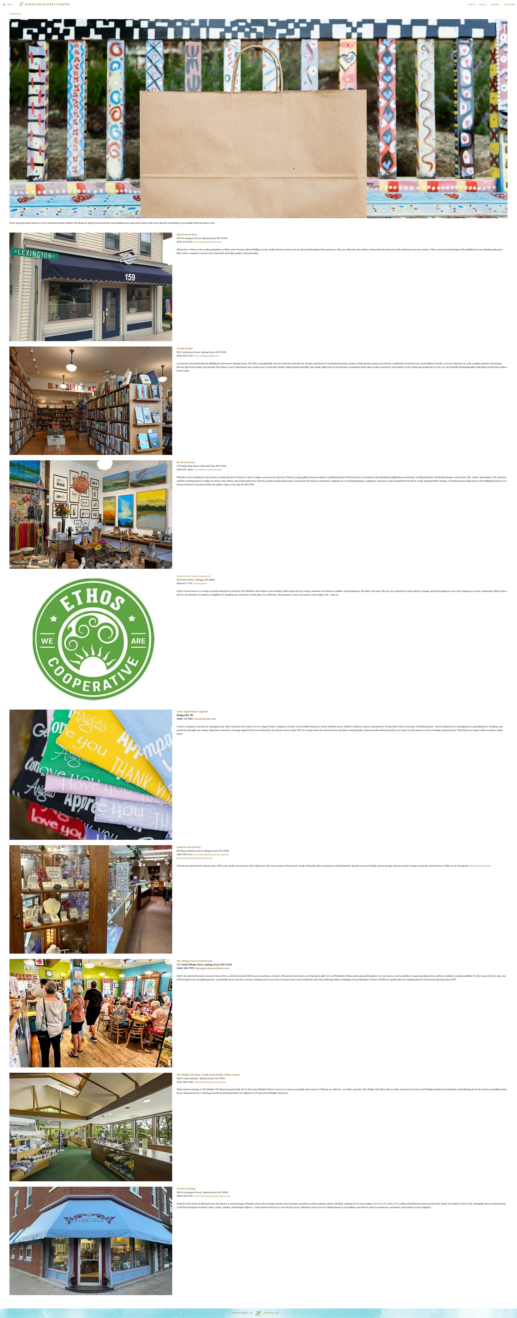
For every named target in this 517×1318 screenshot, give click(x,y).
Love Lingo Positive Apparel (192, 711)
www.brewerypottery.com (207, 469)
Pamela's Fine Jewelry (189, 847)
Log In (471, 5)
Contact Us (271, 1313)
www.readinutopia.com (206, 355)
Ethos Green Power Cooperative (194, 575)
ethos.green (200, 583)
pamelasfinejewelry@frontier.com (195, 857)
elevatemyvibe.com (205, 718)
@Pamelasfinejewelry (480, 865)
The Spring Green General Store (195, 960)
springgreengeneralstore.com (212, 968)
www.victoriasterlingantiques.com (212, 1195)
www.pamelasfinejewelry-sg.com (211, 854)
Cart (483, 5)
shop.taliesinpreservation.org (210, 1081)
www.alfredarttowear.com (207, 241)
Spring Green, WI (242, 1313)
